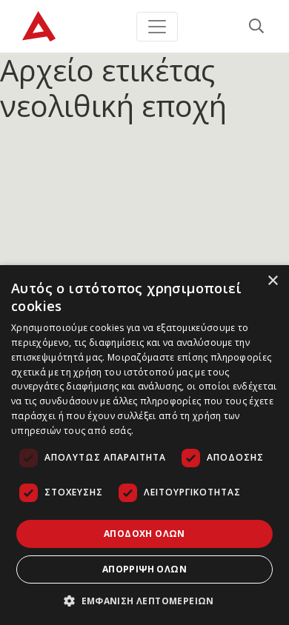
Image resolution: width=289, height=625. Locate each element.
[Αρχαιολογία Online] (39, 26)
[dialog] (144, 445)
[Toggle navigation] (157, 26)
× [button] (272, 281)
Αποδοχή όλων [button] (144, 533)
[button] (144, 600)
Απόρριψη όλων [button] (144, 569)
